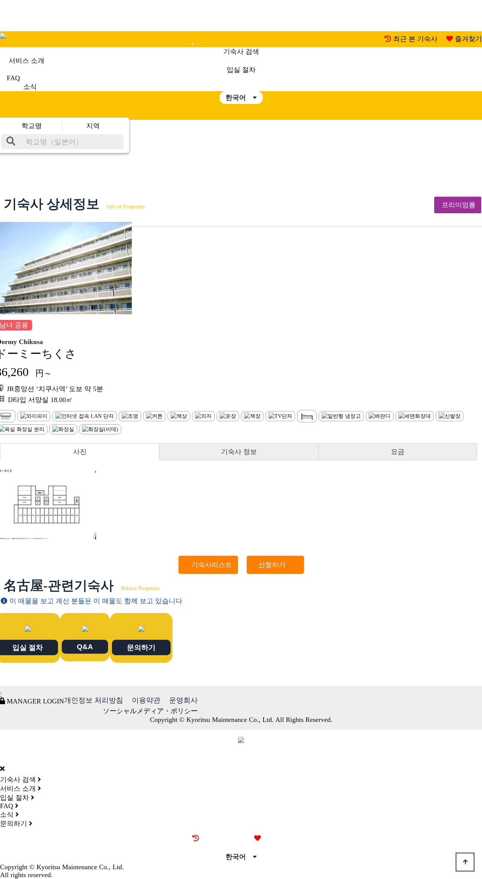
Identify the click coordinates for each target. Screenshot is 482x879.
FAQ (13, 78)
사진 (80, 452)
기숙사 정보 (239, 452)
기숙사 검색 (241, 51)
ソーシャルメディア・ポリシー (150, 711)
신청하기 (275, 565)
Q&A (85, 646)
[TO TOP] (465, 862)
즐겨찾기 (468, 39)
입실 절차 (241, 69)
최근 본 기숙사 (415, 39)
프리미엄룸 (458, 205)
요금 (397, 452)
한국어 (239, 97)
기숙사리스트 (208, 565)
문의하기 (141, 647)
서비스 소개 (26, 60)
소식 (30, 86)
